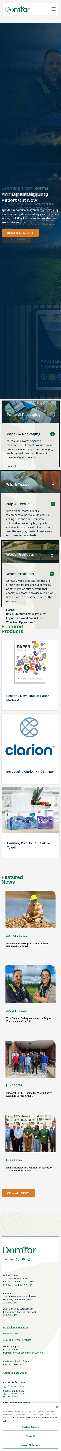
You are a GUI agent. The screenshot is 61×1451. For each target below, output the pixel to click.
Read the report (20, 233)
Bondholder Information (15, 1327)
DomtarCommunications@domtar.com (23, 1352)
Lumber (11, 610)
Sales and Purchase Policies (17, 1339)
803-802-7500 (10, 1284)
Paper (11, 466)
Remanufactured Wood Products (26, 614)
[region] (30, 1427)
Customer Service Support (17, 1361)
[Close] (57, 1407)
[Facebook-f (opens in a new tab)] (6, 1259)
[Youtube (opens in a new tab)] (23, 1259)
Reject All (30, 1436)
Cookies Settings (30, 1427)
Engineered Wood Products (23, 618)
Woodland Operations (20, 622)
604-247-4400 (10, 1315)
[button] (3, 211)
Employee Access (12, 1333)
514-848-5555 (10, 1302)
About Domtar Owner (15, 1372)
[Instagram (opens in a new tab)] (29, 1259)
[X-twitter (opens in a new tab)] (17, 1259)
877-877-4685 (27, 1284)
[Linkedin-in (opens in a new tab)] (12, 1259)
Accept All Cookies (30, 1445)
